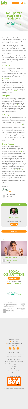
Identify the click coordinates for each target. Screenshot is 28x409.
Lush (21, 151)
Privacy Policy (14, 368)
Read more (14, 224)
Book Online (16, 3)
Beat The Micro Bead (19, 170)
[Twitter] (14, 348)
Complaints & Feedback (14, 366)
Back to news (14, 231)
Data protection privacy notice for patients (14, 370)
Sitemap (14, 372)
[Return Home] (4, 3)
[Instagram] (18, 348)
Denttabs (19, 105)
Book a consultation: (14, 274)
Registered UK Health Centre (14, 356)
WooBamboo (5, 78)
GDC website (17, 364)
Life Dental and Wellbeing (12, 90)
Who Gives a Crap (18, 124)
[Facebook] (10, 348)
